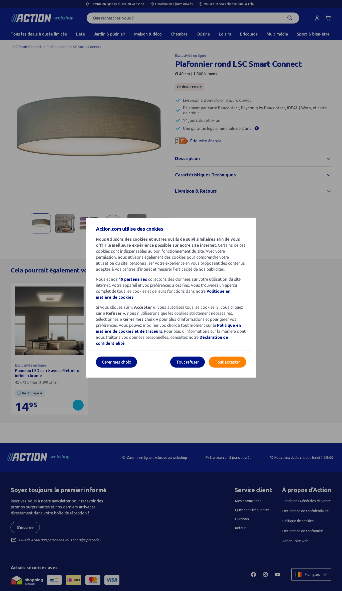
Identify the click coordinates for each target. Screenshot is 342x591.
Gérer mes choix (116, 362)
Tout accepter (227, 362)
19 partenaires (133, 279)
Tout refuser (187, 362)
